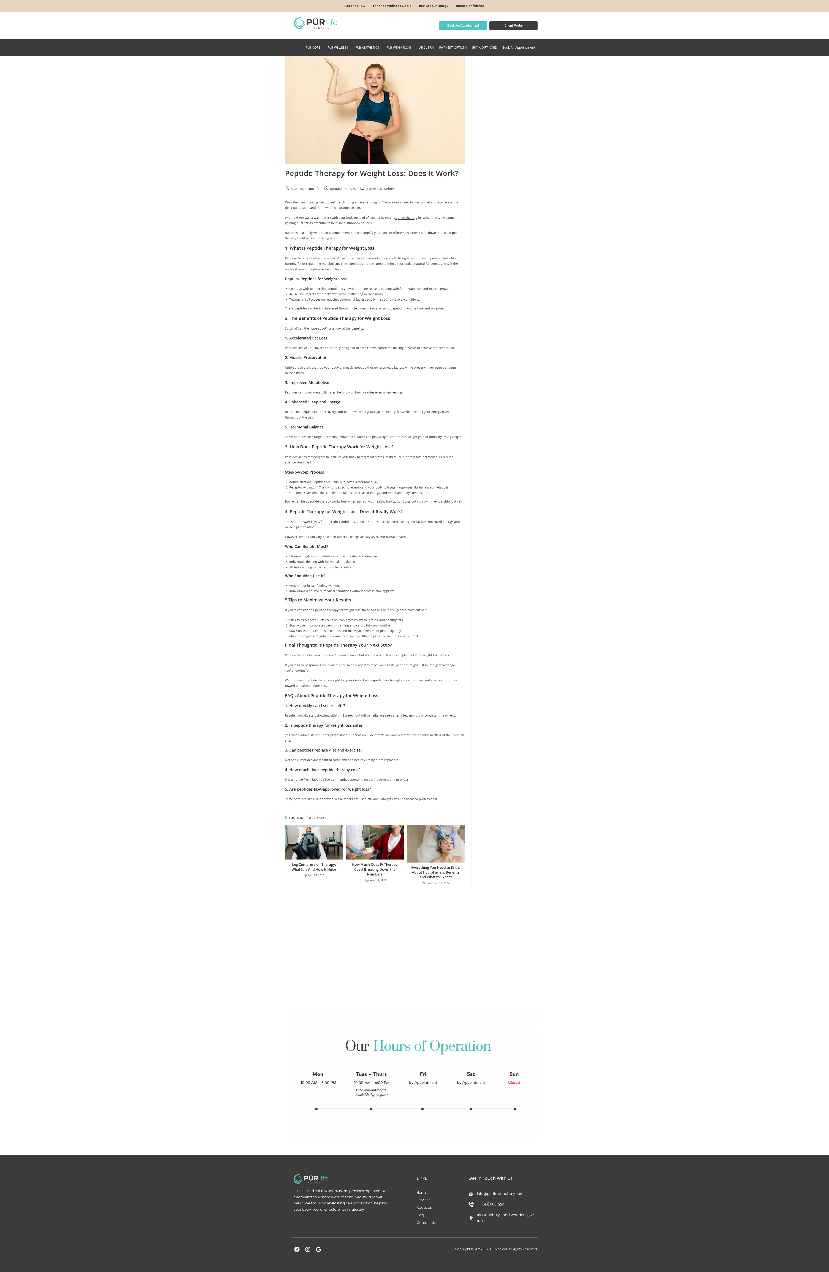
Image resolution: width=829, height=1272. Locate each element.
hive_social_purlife (305, 189)
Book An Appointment (519, 47)
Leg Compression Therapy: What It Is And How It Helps (314, 867)
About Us (424, 1207)
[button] (314, 47)
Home (422, 1192)
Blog (420, 1215)
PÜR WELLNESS (338, 47)
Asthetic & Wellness (381, 189)
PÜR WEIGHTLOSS (399, 47)
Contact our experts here (371, 680)
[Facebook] (296, 1249)
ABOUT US (426, 47)
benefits (357, 328)
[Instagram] (307, 1249)
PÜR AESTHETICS (367, 47)
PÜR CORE (313, 47)
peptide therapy (405, 218)
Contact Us (426, 1222)
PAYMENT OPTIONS (453, 47)
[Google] (318, 1249)
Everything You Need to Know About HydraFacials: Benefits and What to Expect (435, 872)
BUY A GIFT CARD (484, 47)
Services (423, 1199)
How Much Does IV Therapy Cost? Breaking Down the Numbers (375, 869)
